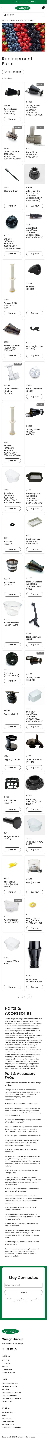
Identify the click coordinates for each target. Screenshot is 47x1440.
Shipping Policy (8, 1424)
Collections (13, 20)
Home (4, 20)
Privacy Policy (7, 1401)
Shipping (5, 1389)
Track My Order (8, 1421)
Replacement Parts (9, 1386)
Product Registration (10, 1383)
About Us (5, 1360)
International (7, 1369)
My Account (6, 1418)
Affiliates (5, 1366)
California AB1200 (8, 1372)
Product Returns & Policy (11, 1392)
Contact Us (6, 1363)
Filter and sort (14, 72)
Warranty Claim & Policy (11, 1398)
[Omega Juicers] (22, 8)
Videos (4, 1415)
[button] (42, 8)
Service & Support (9, 1412)
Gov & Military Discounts (11, 1427)
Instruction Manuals (9, 1395)
